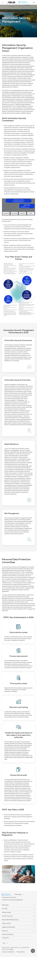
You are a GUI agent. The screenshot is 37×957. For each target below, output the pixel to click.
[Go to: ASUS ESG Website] (23, 2)
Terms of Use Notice (8, 952)
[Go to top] (33, 951)
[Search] (34, 2)
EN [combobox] (4, 943)
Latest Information (7, 934)
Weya (11, 949)
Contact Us (5, 938)
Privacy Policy (21, 952)
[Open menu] (3, 2)
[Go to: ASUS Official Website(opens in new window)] (11, 2)
